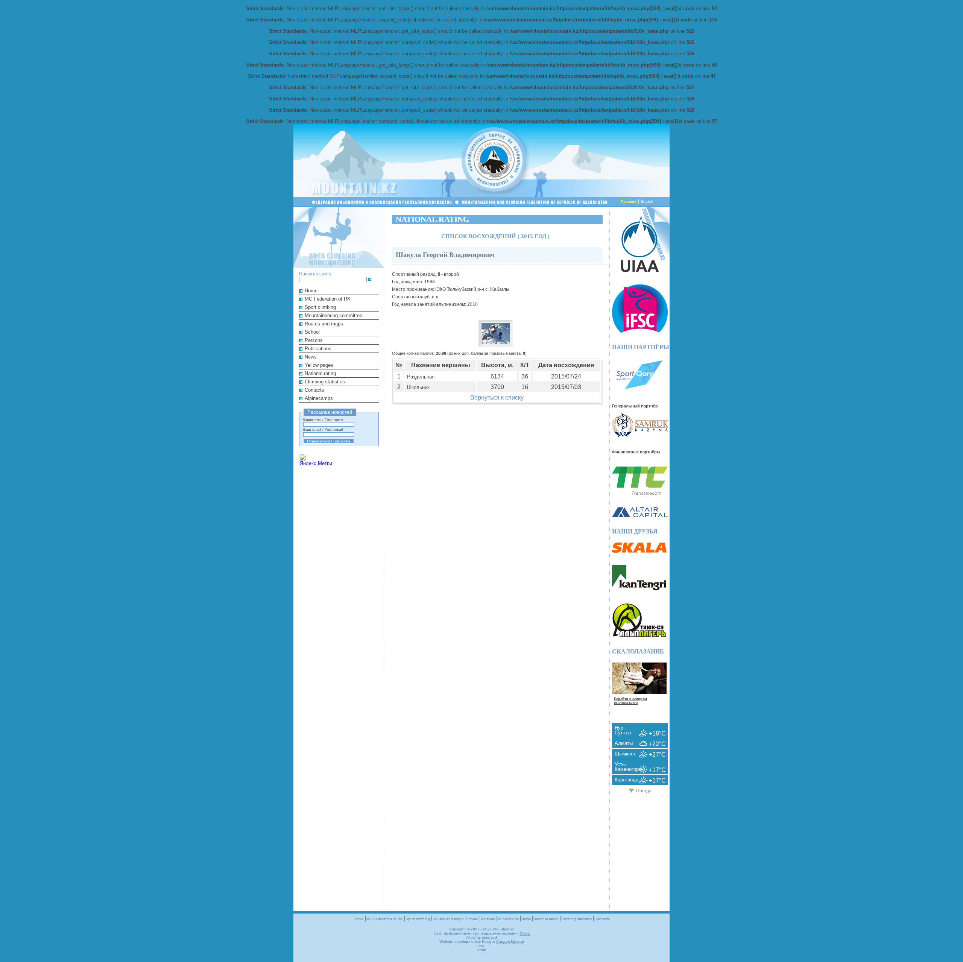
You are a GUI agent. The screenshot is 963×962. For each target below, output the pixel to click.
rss (481, 946)
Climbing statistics (325, 381)
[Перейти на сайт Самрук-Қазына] (640, 435)
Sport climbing (320, 307)
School (312, 332)
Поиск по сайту (315, 273)
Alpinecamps (319, 398)
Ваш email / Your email (323, 429)
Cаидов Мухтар (510, 941)
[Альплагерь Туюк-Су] (639, 635)
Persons (314, 340)
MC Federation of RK (328, 299)
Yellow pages (319, 365)
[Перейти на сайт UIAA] (640, 270)
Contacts (314, 390)
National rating (320, 373)
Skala (525, 933)
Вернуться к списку (497, 397)
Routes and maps (324, 324)
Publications (318, 348)
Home (311, 290)
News (311, 357)
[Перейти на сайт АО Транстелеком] (640, 493)
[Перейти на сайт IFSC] (640, 331)
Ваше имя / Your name (323, 419)
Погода (644, 790)
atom (481, 950)
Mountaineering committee (333, 315)
